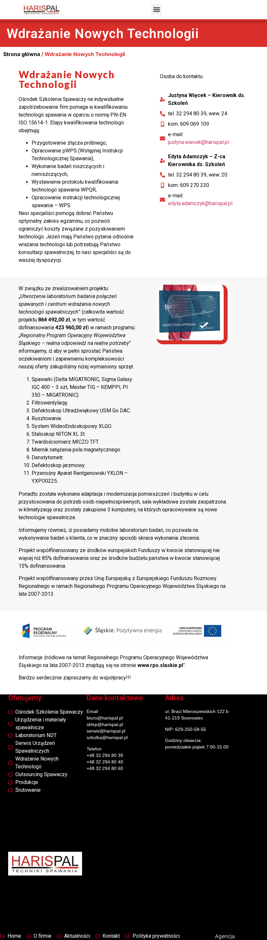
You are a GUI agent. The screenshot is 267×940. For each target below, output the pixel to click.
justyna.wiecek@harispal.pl (198, 142)
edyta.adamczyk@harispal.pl (200, 203)
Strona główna (21, 54)
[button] (156, 9)
